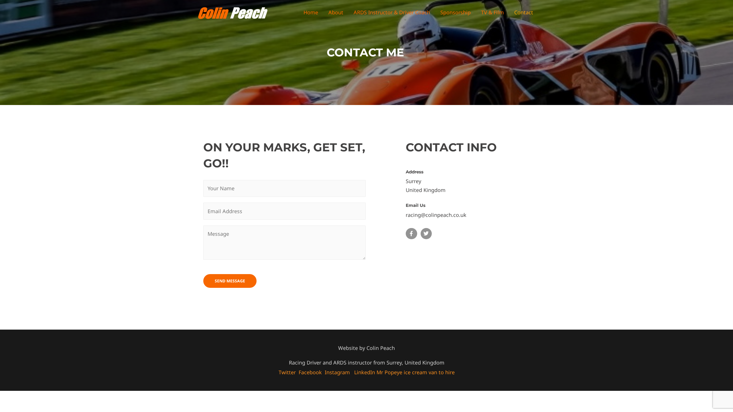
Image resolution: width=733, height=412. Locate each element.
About (335, 12)
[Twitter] (426, 233)
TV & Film (492, 12)
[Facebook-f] (411, 233)
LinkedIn (364, 372)
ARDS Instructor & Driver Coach (392, 12)
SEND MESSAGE (230, 281)
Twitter (287, 372)
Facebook (310, 372)
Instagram (337, 372)
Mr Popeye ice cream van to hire (416, 372)
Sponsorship (455, 12)
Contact (523, 12)
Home (311, 12)
